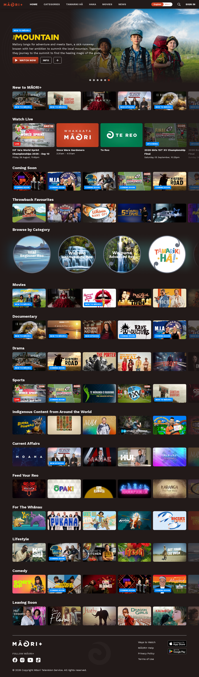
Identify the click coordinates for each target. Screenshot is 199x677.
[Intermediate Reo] (77, 254)
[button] (6, 252)
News (122, 4)
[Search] (179, 4)
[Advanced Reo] (122, 254)
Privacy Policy (146, 653)
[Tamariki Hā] (167, 254)
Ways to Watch (146, 642)
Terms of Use (146, 659)
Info (46, 58)
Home (33, 4)
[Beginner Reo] (31, 254)
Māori (167, 4)
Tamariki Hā (74, 4)
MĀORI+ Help (146, 647)
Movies (107, 4)
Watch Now (28, 58)
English (157, 4)
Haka (92, 4)
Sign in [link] (190, 4)
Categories (52, 4)
